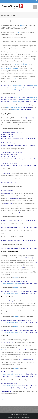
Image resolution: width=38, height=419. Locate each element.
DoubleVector (17, 86)
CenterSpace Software (24, 417)
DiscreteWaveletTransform (9, 68)
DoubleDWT (24, 64)
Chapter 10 (18, 32)
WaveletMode (16, 109)
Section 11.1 (15, 78)
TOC (2, 21)
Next (12, 21)
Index (16, 21)
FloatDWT (15, 64)
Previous (7, 21)
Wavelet (23, 25)
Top (2, 399)
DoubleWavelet (20, 88)
